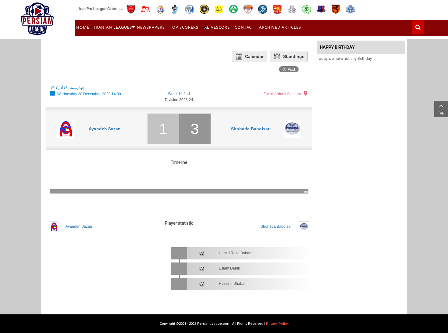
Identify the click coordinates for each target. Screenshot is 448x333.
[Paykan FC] (175, 8)
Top (441, 112)
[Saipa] (292, 9)
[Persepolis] (131, 8)
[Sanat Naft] (218, 8)
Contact (244, 27)
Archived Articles (280, 27)
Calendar (254, 56)
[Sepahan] (204, 8)
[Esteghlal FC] (189, 8)
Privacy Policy (277, 324)
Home (82, 27)
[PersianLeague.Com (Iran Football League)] (37, 17)
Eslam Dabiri (229, 268)
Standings (293, 56)
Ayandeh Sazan (105, 128)
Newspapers (151, 27)
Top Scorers (184, 27)
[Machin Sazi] (306, 8)
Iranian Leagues (113, 27)
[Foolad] (248, 8)
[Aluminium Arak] (350, 8)
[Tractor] (145, 8)
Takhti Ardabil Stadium (282, 94)
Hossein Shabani (233, 283)
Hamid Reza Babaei (235, 253)
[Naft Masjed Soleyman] (160, 8)
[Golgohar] (262, 8)
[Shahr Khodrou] (277, 8)
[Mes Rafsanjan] (335, 8)
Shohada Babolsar (250, 128)
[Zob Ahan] (233, 8)
